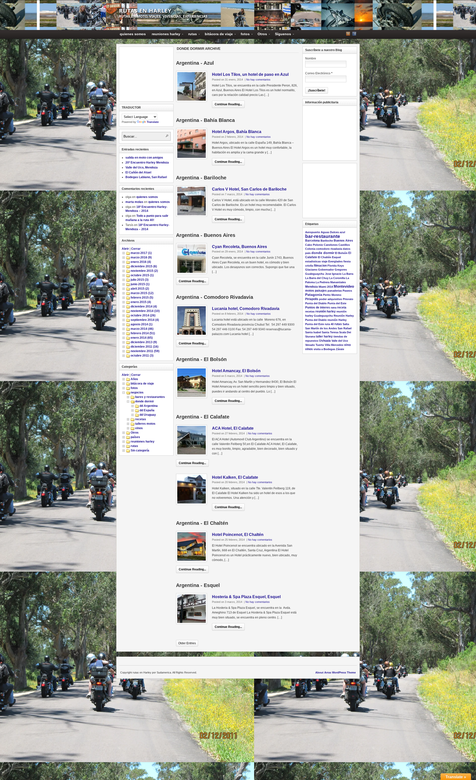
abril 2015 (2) (140, 288)
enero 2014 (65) (142, 337)
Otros (261, 35)
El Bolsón (341, 252)
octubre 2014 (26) (143, 315)
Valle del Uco (339, 340)
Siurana (310, 336)
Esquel (336, 257)
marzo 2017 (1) (141, 253)
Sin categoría (140, 450)
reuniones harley (164, 35)
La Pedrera (322, 282)
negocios (137, 392)
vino (347, 345)
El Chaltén (324, 257)
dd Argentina (149, 406)
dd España (147, 410)
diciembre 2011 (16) (144, 346)
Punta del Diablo (316, 303)
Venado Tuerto (314, 344)
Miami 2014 (326, 286)
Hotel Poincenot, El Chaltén (238, 534)
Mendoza (311, 286)
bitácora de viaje (217, 35)
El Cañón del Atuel (138, 172)
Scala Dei (345, 332)
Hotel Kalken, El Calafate (235, 477)
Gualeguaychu (314, 273)
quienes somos (133, 34)
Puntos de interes (317, 307)
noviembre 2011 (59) (145, 351)
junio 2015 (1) (140, 284)
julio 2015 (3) (140, 279)
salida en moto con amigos (144, 157)
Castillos (344, 244)
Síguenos (281, 35)
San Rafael (345, 328)
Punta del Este (336, 303)
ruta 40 (329, 324)
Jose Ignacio (333, 273)
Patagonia (313, 295)
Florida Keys (335, 265)
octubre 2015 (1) (142, 275)
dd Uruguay (148, 415)
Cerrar (136, 249)
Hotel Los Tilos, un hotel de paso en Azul (250, 74)
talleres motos (145, 423)
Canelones (331, 244)
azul (342, 232)
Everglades (335, 261)
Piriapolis (311, 299)
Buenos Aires (343, 240)
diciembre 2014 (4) (144, 306)
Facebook (354, 33)
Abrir (125, 249)
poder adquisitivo (330, 299)
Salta (346, 324)
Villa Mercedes (334, 344)
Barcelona (312, 240)
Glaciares (311, 269)
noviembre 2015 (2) (144, 271)
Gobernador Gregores (332, 269)
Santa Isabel (313, 332)
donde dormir (144, 401)
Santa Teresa (330, 332)
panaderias (334, 290)
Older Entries (187, 643)
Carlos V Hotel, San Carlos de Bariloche (249, 189)
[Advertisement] (146, 74)
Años (134, 379)
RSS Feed (348, 33)
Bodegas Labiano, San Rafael (146, 177)
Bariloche (327, 240)
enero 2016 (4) (141, 262)
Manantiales (338, 282)
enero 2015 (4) (141, 302)
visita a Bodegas (324, 349)
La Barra (347, 273)
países (135, 437)
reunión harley (325, 311)
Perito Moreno (332, 294)
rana (333, 307)
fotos (244, 35)
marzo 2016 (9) (141, 257)
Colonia (310, 248)
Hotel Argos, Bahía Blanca (236, 132)
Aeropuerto (312, 232)
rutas (191, 35)
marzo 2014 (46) (142, 329)
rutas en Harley (145, 10)
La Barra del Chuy (316, 278)
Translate (153, 121)
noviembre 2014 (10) (145, 311)
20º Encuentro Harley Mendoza (147, 162)
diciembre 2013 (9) (144, 342)
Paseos (347, 290)
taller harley (324, 336)
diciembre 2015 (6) (144, 266)
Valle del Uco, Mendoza (141, 167)
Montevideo (344, 286)
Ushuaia (325, 340)
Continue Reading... (228, 104)
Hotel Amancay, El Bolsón (236, 371)
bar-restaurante (322, 236)
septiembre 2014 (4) (145, 320)
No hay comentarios (258, 79)
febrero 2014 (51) (143, 333)
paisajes (321, 290)
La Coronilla (337, 278)
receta (341, 307)
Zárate (340, 349)
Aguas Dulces (330, 232)
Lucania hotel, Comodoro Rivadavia (245, 308)
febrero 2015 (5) (142, 297)
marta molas (134, 202)
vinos (139, 428)
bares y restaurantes (150, 397)
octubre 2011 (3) (142, 355)
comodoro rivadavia (329, 248)
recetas (140, 419)
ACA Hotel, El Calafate (233, 428)
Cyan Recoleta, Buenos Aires (239, 247)
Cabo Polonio (314, 244)
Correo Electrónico (318, 73)
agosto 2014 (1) (141, 324)
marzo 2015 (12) (142, 293)
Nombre (310, 58)
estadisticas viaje (316, 261)
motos (309, 290)
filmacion (320, 265)
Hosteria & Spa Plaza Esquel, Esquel (246, 597)
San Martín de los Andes (321, 328)
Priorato (348, 299)
